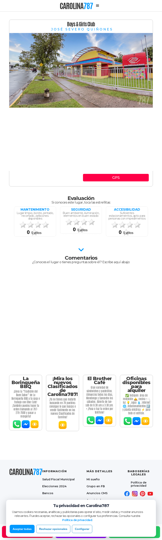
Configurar (82, 529)
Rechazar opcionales (53, 529)
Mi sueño (93, 479)
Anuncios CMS (97, 493)
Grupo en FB (96, 486)
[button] (97, 5)
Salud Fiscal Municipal (58, 479)
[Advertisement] (81, 139)
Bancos (47, 493)
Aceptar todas (22, 529)
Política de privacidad (138, 484)
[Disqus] (81, 319)
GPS (116, 177)
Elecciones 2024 (54, 486)
